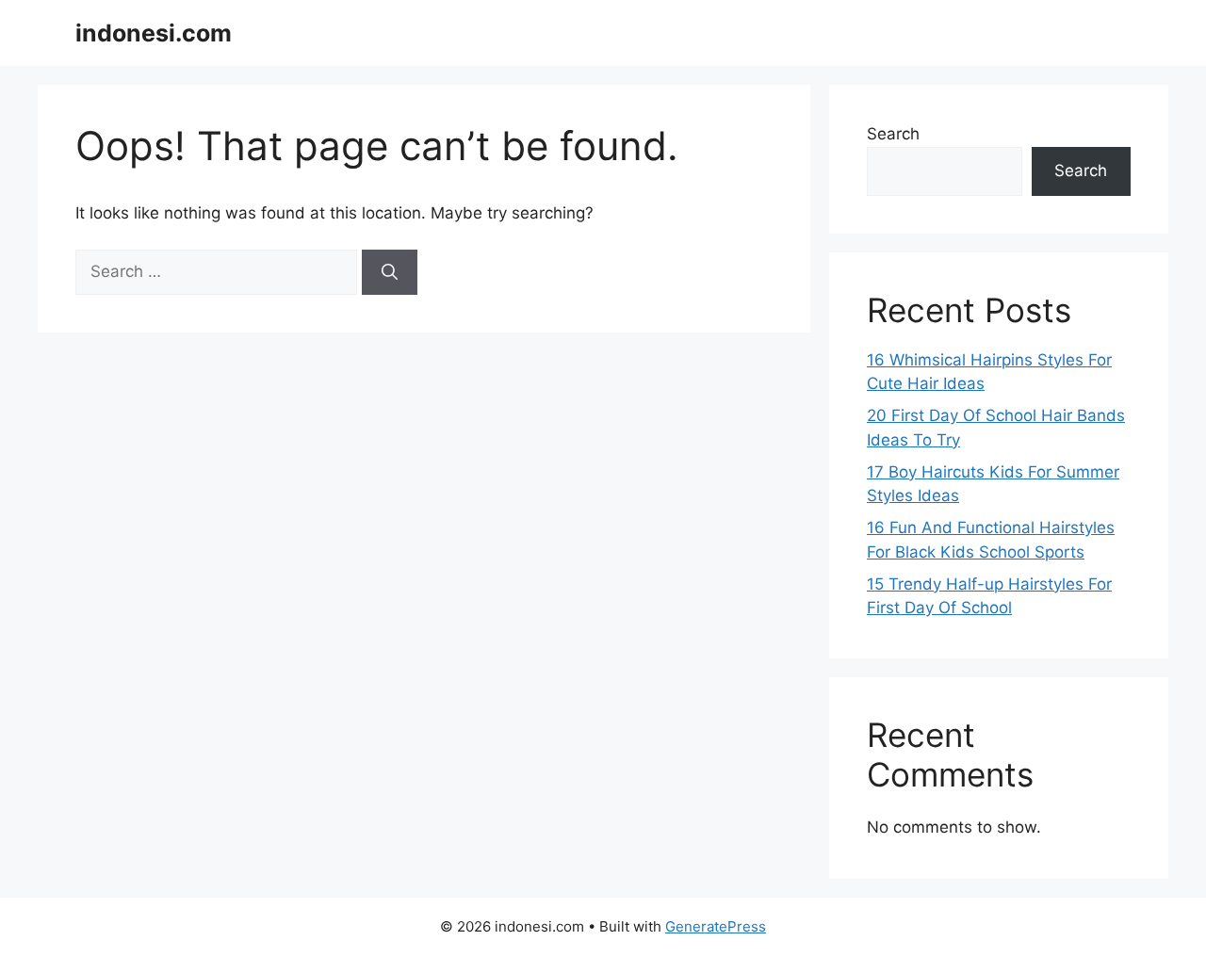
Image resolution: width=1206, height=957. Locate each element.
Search (893, 133)
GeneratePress (715, 926)
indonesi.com (153, 33)
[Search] (389, 272)
